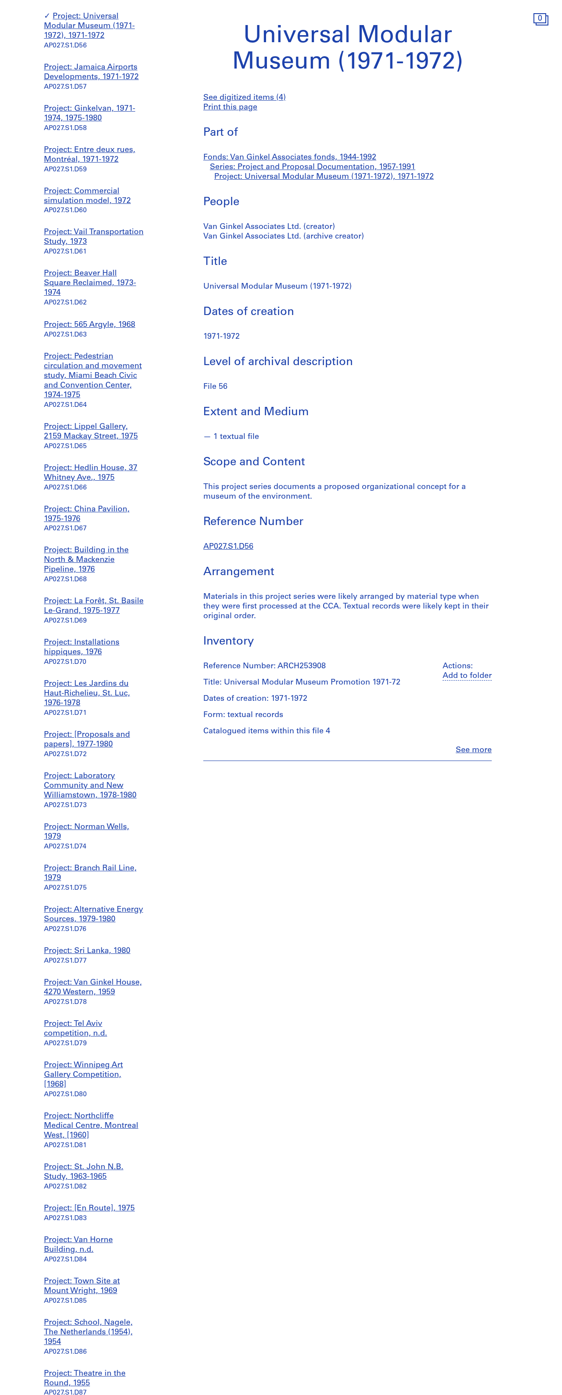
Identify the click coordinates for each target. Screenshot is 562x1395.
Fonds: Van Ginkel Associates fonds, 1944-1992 (289, 158)
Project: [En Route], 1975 (89, 1209)
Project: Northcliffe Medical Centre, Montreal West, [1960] (91, 1126)
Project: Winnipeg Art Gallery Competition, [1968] (83, 1075)
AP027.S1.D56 (228, 547)
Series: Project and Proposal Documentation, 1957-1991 (312, 167)
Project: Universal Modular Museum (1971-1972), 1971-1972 (89, 26)
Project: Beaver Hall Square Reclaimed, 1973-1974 (90, 283)
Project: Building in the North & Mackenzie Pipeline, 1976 (86, 560)
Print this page (230, 108)
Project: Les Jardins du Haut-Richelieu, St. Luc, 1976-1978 (87, 693)
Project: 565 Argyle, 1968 (89, 325)
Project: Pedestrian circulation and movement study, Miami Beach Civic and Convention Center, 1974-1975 (93, 376)
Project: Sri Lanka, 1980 (87, 951)
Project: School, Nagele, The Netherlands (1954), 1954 (88, 1332)
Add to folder (467, 676)
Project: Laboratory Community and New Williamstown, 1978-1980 (90, 786)
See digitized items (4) (244, 98)
